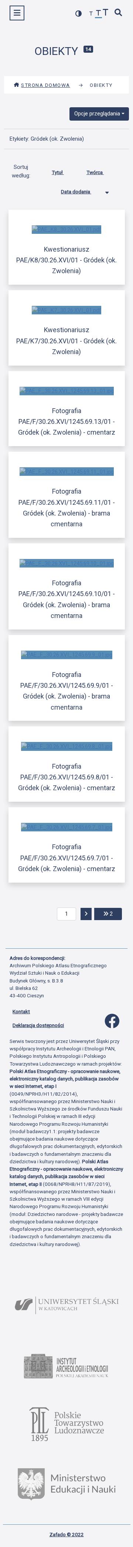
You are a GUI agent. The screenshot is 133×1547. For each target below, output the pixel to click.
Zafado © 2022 (67, 1534)
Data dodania (76, 191)
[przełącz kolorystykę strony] (78, 13)
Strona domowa (45, 85)
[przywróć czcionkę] (98, 14)
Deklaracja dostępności (38, 1025)
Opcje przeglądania (97, 113)
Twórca (95, 172)
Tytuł (58, 172)
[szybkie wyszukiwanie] (118, 13)
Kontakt (21, 1011)
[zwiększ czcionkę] (105, 13)
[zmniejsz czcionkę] (91, 14)
